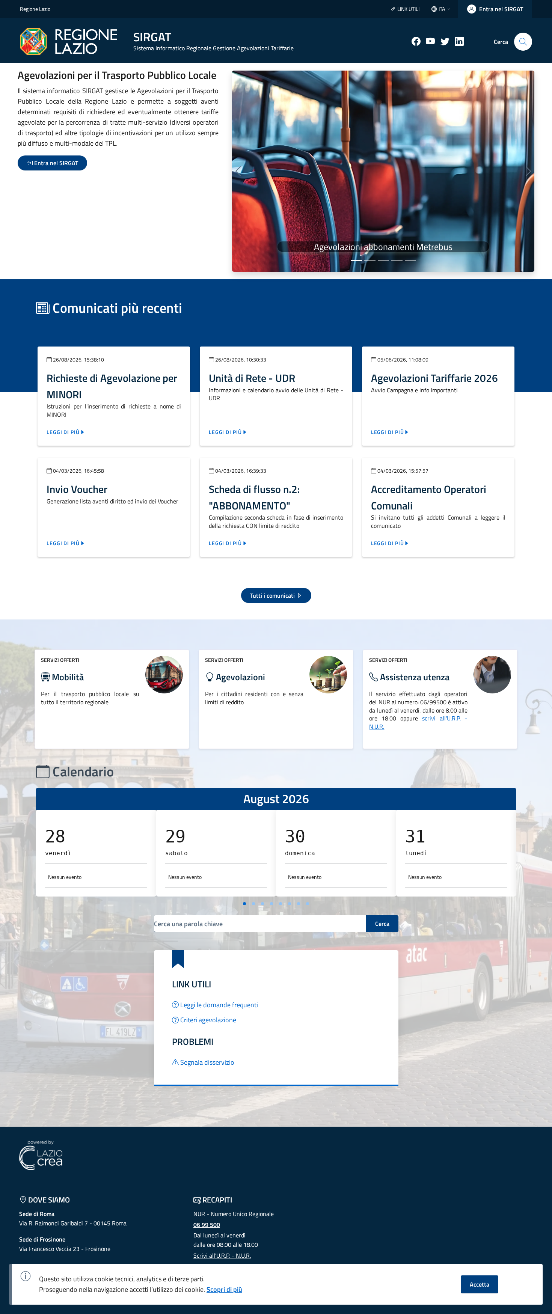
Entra (55, 162)
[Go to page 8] (307, 903)
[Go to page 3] (262, 903)
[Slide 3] (383, 260)
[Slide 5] (410, 260)
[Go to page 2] (253, 903)
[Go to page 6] (289, 903)
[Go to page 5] (280, 903)
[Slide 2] (370, 260)
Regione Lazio (35, 9)
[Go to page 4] (271, 903)
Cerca (382, 923)
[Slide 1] (356, 260)
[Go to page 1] (244, 903)
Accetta (479, 1284)
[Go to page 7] (298, 903)
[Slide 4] (397, 260)
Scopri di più (224, 1289)
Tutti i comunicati (273, 595)
